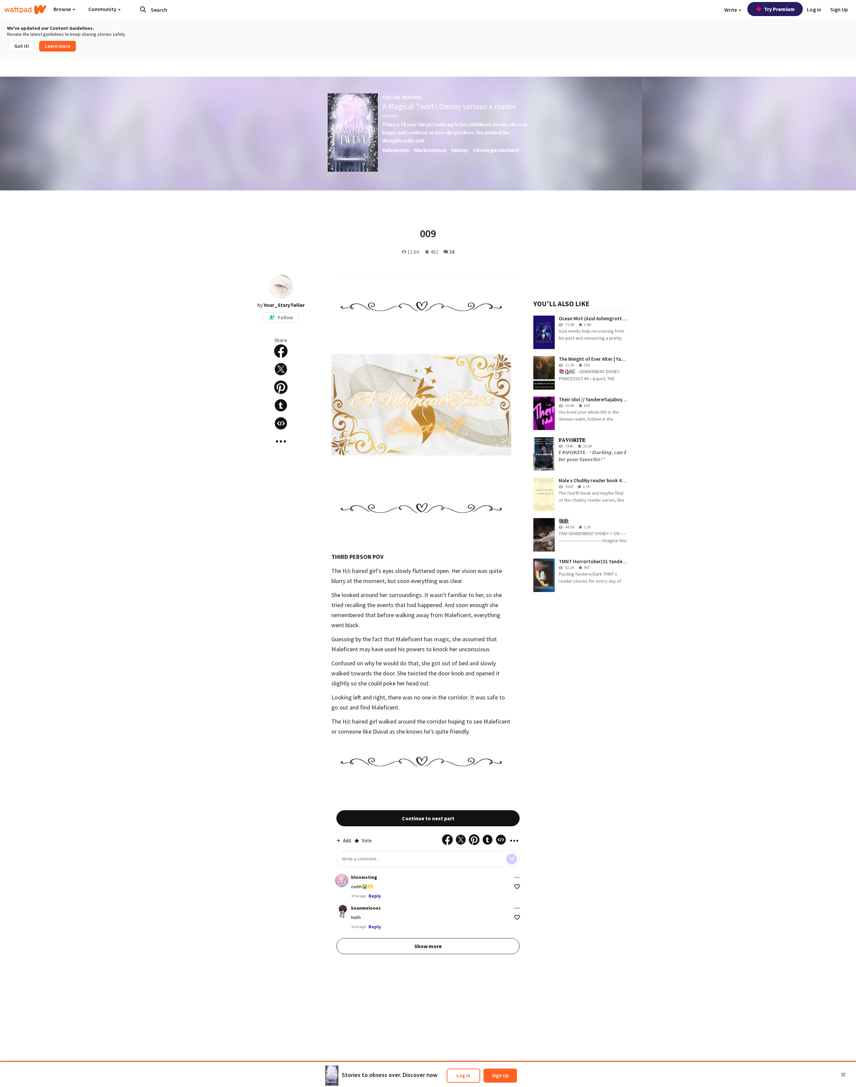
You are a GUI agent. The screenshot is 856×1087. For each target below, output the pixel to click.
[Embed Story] (281, 423)
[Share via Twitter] (281, 369)
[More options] (517, 877)
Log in (463, 1075)
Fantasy (390, 115)
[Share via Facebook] (281, 351)
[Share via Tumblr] (281, 405)
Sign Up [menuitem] (839, 9)
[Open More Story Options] (281, 441)
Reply (374, 896)
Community (102, 9)
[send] (511, 859)
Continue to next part (428, 818)
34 (451, 251)
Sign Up (500, 1075)
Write (731, 9)
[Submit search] (143, 9)
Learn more (57, 46)
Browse (63, 9)
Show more (428, 946)
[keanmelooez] (341, 911)
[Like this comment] (517, 887)
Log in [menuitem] (814, 9)
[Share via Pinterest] (281, 387)
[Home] (25, 10)
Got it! (21, 46)
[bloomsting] (341, 880)
